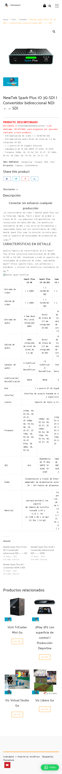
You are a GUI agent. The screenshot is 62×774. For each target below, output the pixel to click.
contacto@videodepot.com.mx (31, 126)
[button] (54, 31)
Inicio (5, 19)
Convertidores (31, 165)
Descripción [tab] (9, 189)
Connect (23, 19)
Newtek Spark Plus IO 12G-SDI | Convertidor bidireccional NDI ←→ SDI (15, 550)
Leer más (17, 641)
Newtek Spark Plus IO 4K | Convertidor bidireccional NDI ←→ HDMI (43, 550)
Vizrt (13, 19)
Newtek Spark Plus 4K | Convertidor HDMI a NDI (14, 566)
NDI (46, 162)
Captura (19, 165)
